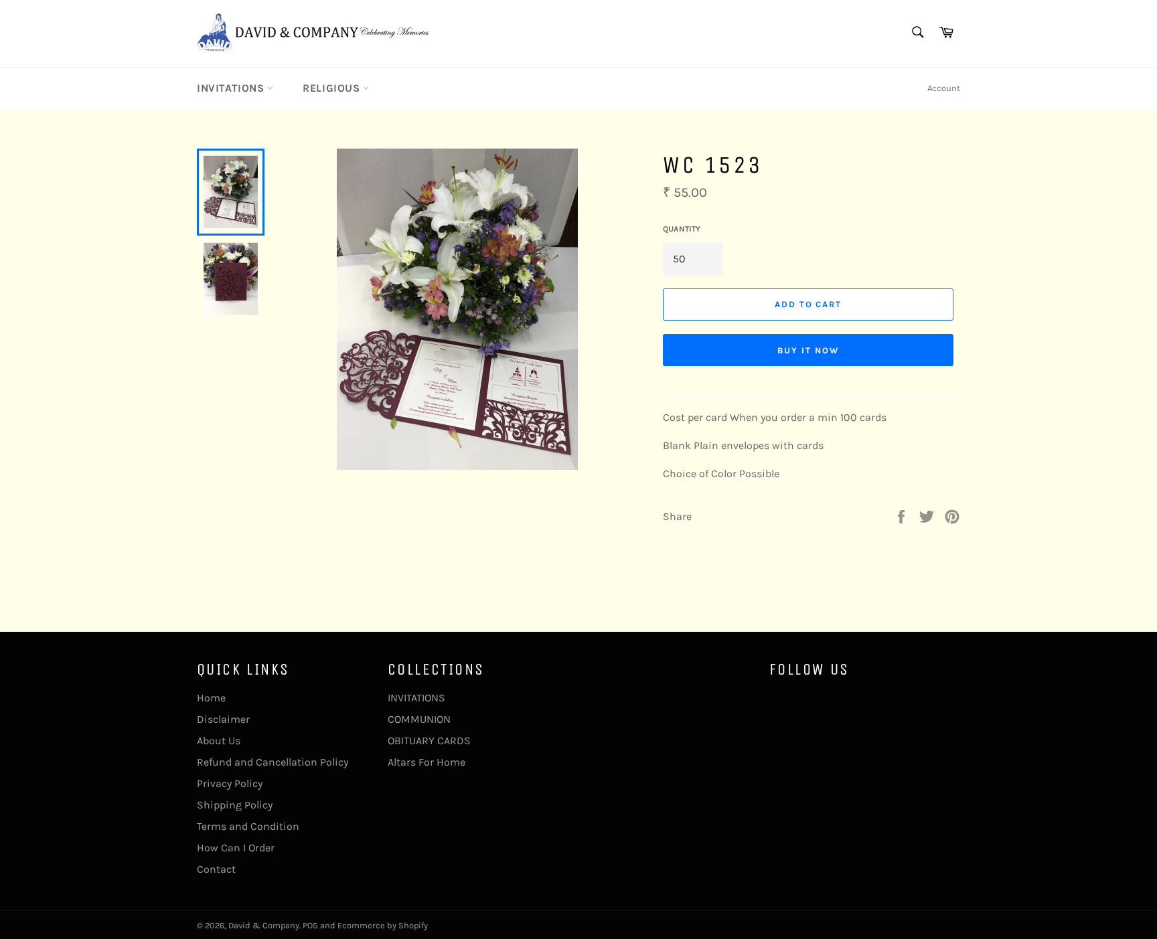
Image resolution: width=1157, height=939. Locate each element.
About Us (218, 740)
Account (943, 88)
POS (310, 925)
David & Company (263, 925)
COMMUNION (419, 719)
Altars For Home (426, 762)
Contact (216, 869)
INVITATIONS (232, 88)
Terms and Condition (248, 826)
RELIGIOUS (333, 88)
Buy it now (808, 350)
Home (211, 697)
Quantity (681, 229)
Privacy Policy (229, 783)
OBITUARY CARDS (429, 740)
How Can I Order (236, 847)
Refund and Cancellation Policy (272, 762)
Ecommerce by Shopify (382, 925)
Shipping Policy (235, 804)
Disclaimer (223, 719)
